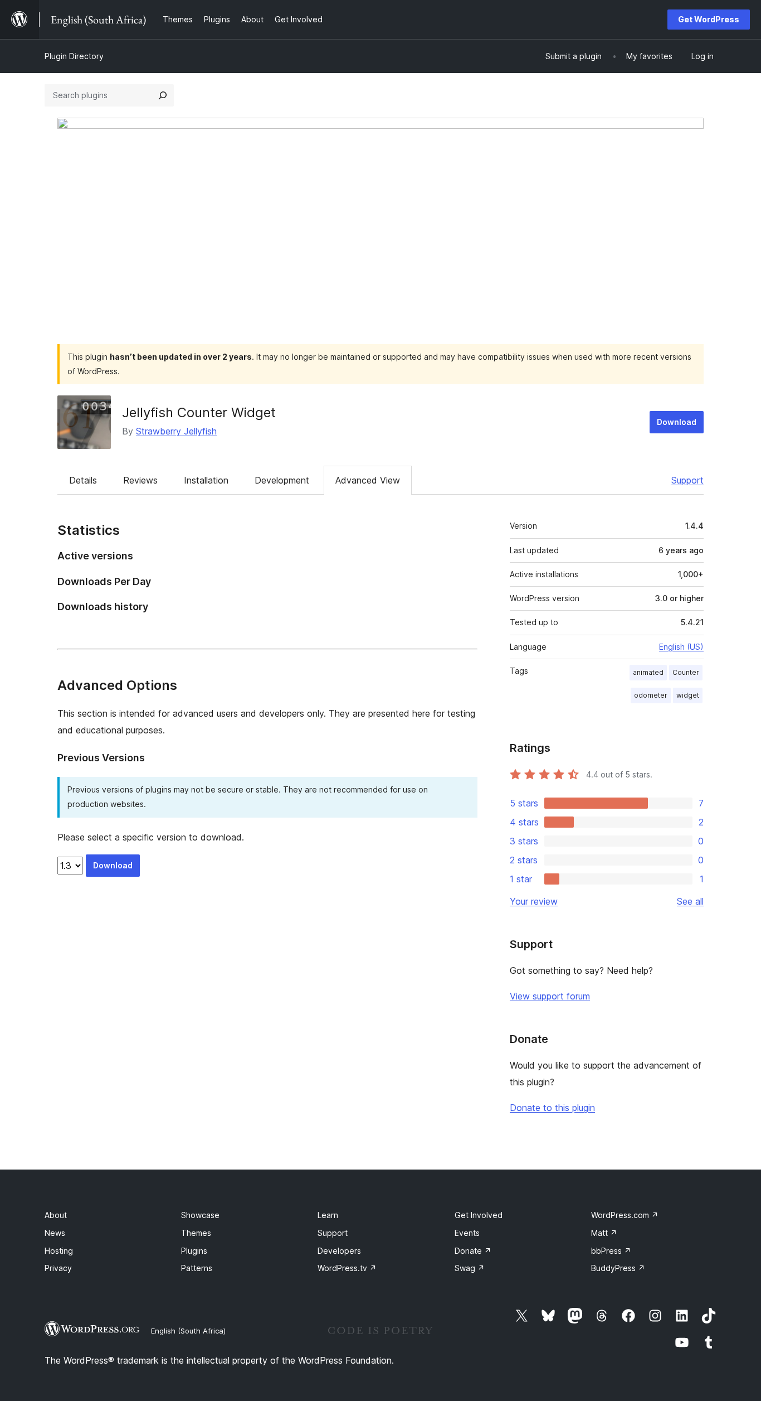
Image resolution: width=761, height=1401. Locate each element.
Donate (473, 1250)
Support (687, 480)
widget (687, 695)
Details (83, 480)
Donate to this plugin (552, 1107)
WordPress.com (624, 1215)
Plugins (194, 1250)
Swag (470, 1268)
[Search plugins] (163, 95)
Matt (604, 1233)
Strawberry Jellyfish (176, 431)
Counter (685, 672)
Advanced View (367, 480)
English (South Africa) (188, 1330)
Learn (328, 1215)
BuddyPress (618, 1268)
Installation (206, 480)
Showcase (200, 1215)
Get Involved (479, 1215)
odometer (650, 695)
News (55, 1233)
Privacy (58, 1268)
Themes (196, 1233)
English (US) (681, 646)
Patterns (196, 1268)
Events (467, 1233)
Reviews (140, 480)
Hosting (59, 1250)
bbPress (611, 1250)
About (56, 1215)
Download (676, 422)
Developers (339, 1250)
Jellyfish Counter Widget (199, 412)
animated (648, 672)
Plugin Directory (74, 56)
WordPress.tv (347, 1268)
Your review (534, 901)
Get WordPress (708, 19)
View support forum (550, 996)
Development (282, 480)
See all (690, 901)
